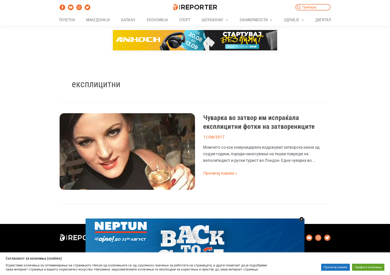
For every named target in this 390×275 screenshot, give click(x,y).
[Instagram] (79, 7)
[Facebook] (62, 7)
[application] (225, 20)
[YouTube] (71, 7)
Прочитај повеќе (335, 267)
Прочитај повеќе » (220, 173)
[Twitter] (87, 7)
